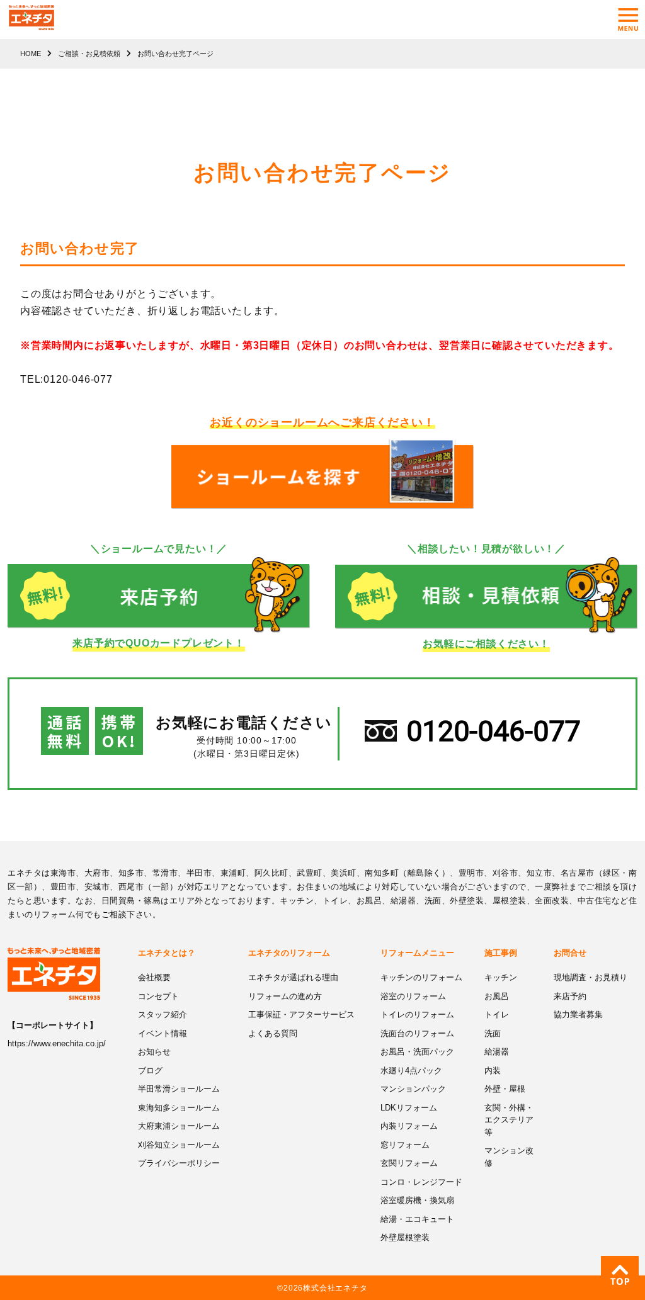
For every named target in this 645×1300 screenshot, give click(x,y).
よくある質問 (272, 1033)
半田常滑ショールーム (179, 1089)
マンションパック (413, 1089)
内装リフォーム (409, 1126)
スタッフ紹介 (162, 1014)
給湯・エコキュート (417, 1219)
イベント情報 (162, 1033)
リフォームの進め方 (285, 996)
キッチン (500, 977)
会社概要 (154, 977)
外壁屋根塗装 (405, 1237)
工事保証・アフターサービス (301, 1014)
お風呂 (496, 996)
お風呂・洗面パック (417, 1051)
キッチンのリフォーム (421, 977)
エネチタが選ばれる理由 (293, 977)
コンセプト (158, 996)
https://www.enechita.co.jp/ (57, 1043)
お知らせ (154, 1051)
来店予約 (570, 996)
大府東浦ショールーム (179, 1126)
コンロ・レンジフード (421, 1182)
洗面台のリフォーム (417, 1033)
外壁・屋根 (504, 1089)
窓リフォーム (405, 1145)
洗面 (492, 1033)
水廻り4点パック (411, 1070)
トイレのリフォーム (417, 1014)
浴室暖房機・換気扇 (417, 1200)
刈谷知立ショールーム (179, 1145)
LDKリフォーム (408, 1107)
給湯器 (496, 1051)
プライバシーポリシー (179, 1163)
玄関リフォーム (409, 1163)
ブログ (150, 1070)
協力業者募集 (578, 1014)
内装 (492, 1070)
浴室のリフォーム (413, 996)
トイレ (496, 1014)
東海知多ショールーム (179, 1107)
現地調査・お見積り (590, 977)
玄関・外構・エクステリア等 (509, 1120)
